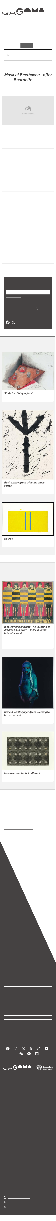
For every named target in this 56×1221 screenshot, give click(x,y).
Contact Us (13, 1206)
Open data (9, 1125)
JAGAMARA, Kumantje (16, 489)
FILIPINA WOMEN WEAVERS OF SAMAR (25, 640)
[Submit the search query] (5, 54)
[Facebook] (8, 322)
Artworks (11, 34)
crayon (7, 230)
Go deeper (44, 34)
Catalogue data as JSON (19, 308)
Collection (23, 22)
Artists (27, 34)
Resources (40, 45)
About (32, 1129)
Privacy (33, 1219)
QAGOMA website (13, 1129)
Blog (31, 1125)
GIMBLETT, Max (12, 542)
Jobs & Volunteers (14, 1219)
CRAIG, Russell (22, 88)
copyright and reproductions (18, 828)
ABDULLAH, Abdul (14, 719)
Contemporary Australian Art (20, 187)
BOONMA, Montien (14, 397)
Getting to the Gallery (19, 1197)
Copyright (47, 1219)
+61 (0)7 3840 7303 (18, 1201)
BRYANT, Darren (12, 777)
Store (6, 1132)
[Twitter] (13, 322)
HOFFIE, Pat (10, 637)
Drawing (8, 216)
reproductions (11, 824)
